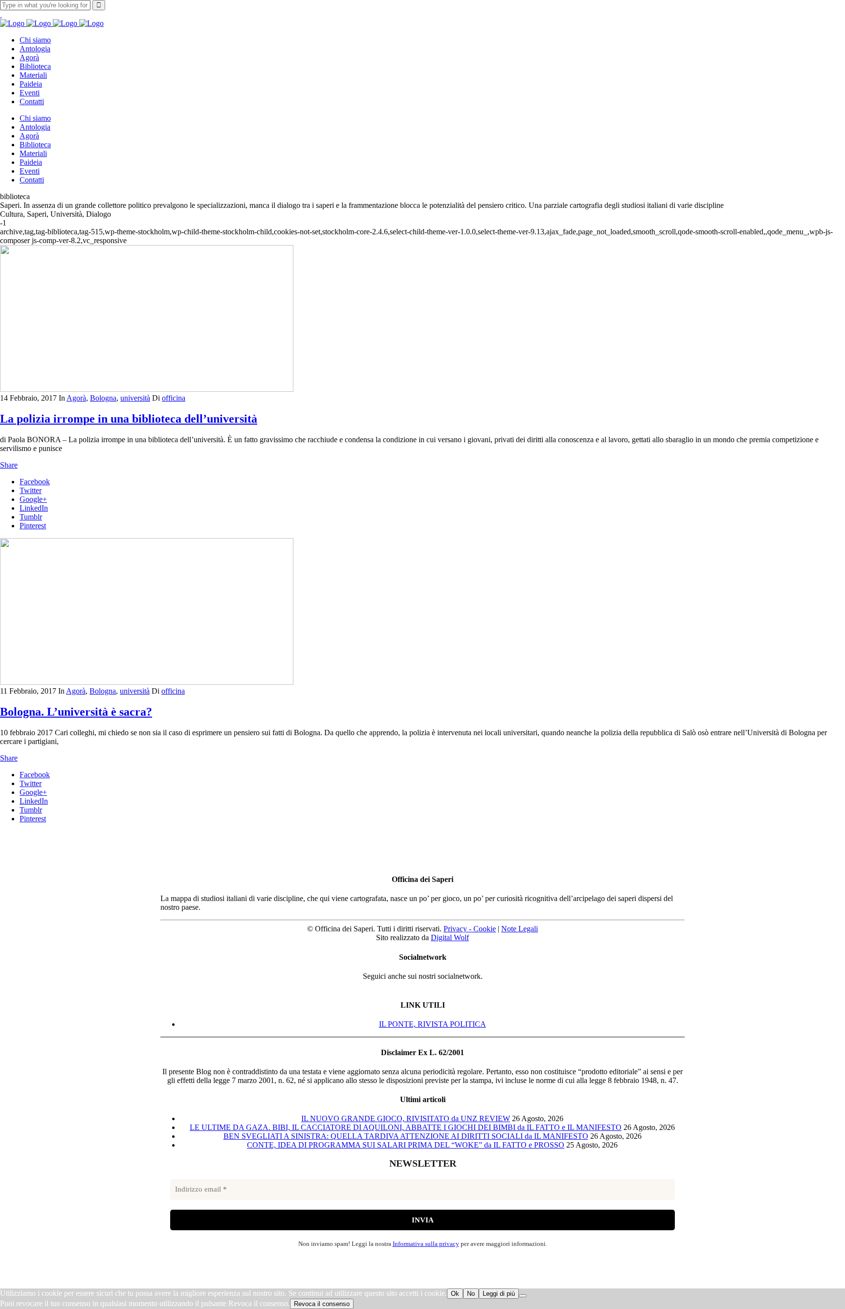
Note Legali (519, 929)
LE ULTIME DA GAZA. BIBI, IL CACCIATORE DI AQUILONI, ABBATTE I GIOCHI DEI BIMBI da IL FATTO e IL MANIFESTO (406, 1127)
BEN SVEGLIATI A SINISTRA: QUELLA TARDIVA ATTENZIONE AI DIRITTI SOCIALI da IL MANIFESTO (405, 1136)
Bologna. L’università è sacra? (76, 711)
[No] (523, 1295)
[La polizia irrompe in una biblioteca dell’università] (146, 389)
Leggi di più (499, 1293)
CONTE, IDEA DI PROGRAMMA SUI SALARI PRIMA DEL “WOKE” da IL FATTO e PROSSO (405, 1145)
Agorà (76, 398)
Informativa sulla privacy (426, 1243)
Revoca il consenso (322, 1304)
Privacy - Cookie (470, 929)
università (135, 398)
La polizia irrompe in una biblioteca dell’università (128, 418)
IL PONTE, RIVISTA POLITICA (432, 1024)
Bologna (103, 398)
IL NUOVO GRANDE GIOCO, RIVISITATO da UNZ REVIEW (405, 1118)
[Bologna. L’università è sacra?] (146, 682)
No (471, 1293)
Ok (455, 1293)
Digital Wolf (450, 937)
